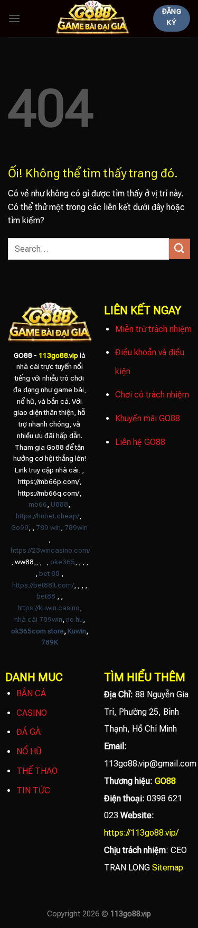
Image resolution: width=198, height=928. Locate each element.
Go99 (20, 527)
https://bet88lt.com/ (43, 585)
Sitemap (167, 868)
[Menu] (14, 18)
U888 (59, 504)
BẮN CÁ (31, 693)
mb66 (38, 504)
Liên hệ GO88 (140, 442)
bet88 (45, 596)
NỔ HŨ (29, 751)
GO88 (165, 781)
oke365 (62, 561)
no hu (74, 619)
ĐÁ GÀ (28, 732)
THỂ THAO (37, 771)
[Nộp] (179, 249)
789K (49, 642)
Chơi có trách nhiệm (152, 395)
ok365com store (37, 631)
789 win (48, 527)
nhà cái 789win (38, 619)
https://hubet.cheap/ (47, 516)
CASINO (31, 713)
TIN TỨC (33, 790)
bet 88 (49, 573)
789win (76, 527)
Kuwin (77, 631)
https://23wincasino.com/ (50, 550)
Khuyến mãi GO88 (147, 418)
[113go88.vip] (92, 18)
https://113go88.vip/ (141, 833)
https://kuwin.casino (48, 607)
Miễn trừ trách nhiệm (153, 329)
